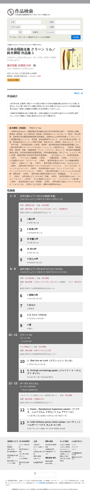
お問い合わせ (77, 1)
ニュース (9, 444)
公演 (35, 441)
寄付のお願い (49, 463)
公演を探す (36, 444)
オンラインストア (24, 463)
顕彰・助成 (49, 441)
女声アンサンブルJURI (42, 209)
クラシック (21, 456)
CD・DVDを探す (24, 441)
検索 (77, 37)
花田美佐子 (63, 209)
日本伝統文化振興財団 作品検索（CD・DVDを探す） (45, 12)
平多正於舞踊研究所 (65, 451)
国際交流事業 (37, 456)
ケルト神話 (24, 346)
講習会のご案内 (64, 456)
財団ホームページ (57, 1)
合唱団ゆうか (39, 399)
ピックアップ (75, 447)
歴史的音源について (12, 461)
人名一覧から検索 (24, 454)
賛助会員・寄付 (50, 457)
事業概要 (66, 1)
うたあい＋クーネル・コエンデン (46, 282)
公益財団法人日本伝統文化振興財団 (19, 1)
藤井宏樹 (12, 65)
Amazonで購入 (13, 80)
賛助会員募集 (49, 461)
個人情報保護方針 (12, 451)
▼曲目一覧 (78, 93)
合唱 (39, 76)
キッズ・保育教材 (23, 458)
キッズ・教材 (64, 441)
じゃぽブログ (38, 462)
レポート (74, 449)
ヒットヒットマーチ (64, 449)
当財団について (12, 441)
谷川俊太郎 (29, 278)
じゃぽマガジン (77, 441)
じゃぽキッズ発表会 (65, 447)
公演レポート (36, 458)
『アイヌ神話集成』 (40, 483)
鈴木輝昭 (45, 205)
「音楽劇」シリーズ (64, 454)
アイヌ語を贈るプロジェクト (77, 453)
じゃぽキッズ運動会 (65, 444)
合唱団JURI (24, 65)
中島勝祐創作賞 (49, 449)
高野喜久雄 (29, 205)
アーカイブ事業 (11, 463)
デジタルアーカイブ (12, 456)
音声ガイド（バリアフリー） (77, 458)
